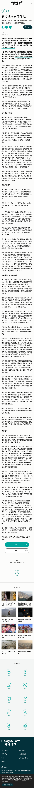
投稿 (3, 758)
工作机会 (5, 754)
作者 (3, 761)
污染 (9, 715)
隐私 (16, 780)
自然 (9, 688)
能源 (25, 675)
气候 (9, 675)
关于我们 (5, 750)
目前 (18, 243)
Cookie (24, 780)
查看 (12, 772)
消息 (15, 361)
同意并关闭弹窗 (8, 785)
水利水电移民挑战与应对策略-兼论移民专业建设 (17, 378)
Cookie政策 (22, 754)
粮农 (25, 702)
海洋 (25, 688)
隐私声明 (22, 750)
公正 (9, 729)
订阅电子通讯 (23, 758)
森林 (25, 729)
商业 (9, 702)
